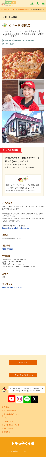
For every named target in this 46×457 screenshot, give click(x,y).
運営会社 (7, 432)
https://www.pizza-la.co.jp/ (12, 287)
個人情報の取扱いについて (11, 416)
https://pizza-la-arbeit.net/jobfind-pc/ (15, 228)
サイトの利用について (11, 425)
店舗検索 (32, 3)
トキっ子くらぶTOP (7, 9)
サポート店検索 (23, 9)
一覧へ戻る (23, 363)
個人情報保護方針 (10, 410)
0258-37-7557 (7, 249)
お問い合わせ (8, 428)
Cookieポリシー (9, 421)
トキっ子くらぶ (9, 3)
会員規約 (7, 407)
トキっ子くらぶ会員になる (23, 375)
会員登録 (37, 3)
